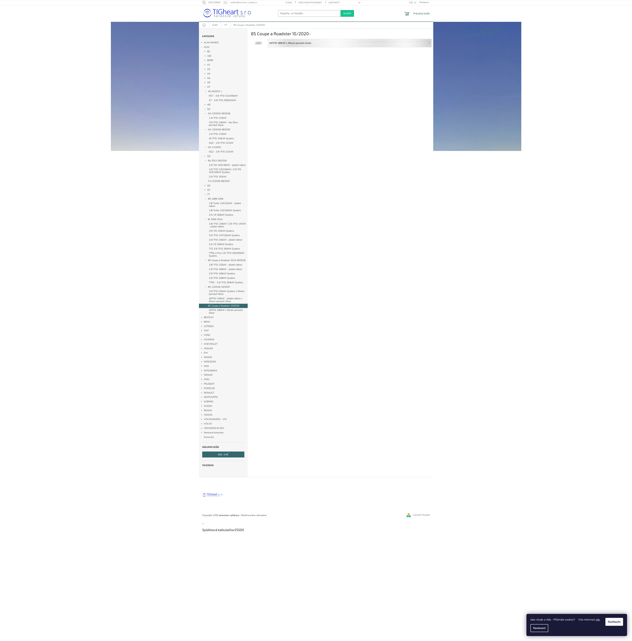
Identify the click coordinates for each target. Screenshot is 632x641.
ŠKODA (208, 410)
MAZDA (208, 357)
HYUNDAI (209, 339)
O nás (288, 2)
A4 (208, 73)
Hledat (347, 13)
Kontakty (334, 2)
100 (209, 56)
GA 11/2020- (215, 147)
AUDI (207, 47)
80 (208, 51)
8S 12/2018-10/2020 (219, 287)
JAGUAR (208, 348)
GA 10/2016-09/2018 (219, 113)
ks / (223, 454)
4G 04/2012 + (215, 91)
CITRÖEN (209, 326)
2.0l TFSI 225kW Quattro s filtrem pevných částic (226, 293)
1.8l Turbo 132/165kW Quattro (225, 210)
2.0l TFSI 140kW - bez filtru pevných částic (223, 124)
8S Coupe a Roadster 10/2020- (224, 305)
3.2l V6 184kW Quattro (221, 214)
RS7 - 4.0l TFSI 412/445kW (223, 95)
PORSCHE (209, 388)
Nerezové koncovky (214, 432)
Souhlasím (614, 622)
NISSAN (208, 374)
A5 (208, 78)
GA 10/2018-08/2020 (219, 129)
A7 (208, 86)
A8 (208, 104)
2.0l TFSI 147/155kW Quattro (224, 235)
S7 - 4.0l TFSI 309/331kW (222, 100)
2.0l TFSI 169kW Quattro (222, 273)
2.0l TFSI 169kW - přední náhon (225, 269)
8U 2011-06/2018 (217, 160)
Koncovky (209, 437)
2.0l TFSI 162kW (217, 176)
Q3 (208, 156)
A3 (208, 69)
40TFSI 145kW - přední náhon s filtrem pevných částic (225, 300)
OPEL (207, 379)
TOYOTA (208, 414)
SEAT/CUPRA (211, 397)
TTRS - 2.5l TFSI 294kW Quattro (226, 282)
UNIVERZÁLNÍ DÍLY (214, 428)
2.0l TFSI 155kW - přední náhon (225, 239)
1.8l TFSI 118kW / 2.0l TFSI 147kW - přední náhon (227, 225)
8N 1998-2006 (215, 198)
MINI (206, 366)
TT (208, 194)
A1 (208, 64)
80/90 (210, 60)
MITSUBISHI (210, 370)
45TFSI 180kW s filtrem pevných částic (226, 311)
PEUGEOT (209, 383)
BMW (207, 321)
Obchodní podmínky (310, 2)
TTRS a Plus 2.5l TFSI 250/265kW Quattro (226, 254)
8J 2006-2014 (215, 219)
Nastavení (539, 628)
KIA (206, 352)
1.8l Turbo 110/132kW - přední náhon (225, 205)
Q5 (208, 185)
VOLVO (208, 423)
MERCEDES (210, 361)
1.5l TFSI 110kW (217, 134)
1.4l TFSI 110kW (217, 118)
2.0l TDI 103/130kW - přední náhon (227, 165)
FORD (207, 335)
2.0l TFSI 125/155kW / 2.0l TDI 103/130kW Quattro (225, 171)
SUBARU (208, 401)
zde (598, 619)
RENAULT (209, 392)
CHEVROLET (210, 344)
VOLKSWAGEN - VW (215, 419)
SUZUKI (208, 406)
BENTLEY (209, 317)
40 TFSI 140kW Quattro (221, 138)
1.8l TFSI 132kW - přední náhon (225, 264)
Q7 (208, 189)
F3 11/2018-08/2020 (219, 181)
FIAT (206, 330)
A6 (208, 82)
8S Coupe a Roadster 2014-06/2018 (226, 260)
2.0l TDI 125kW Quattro (221, 230)
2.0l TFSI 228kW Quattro (222, 278)
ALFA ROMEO (211, 42)
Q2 (208, 109)
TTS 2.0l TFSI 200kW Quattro (224, 248)
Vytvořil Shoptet (421, 515)
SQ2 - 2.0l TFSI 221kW (221, 143)
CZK (411, 2)
